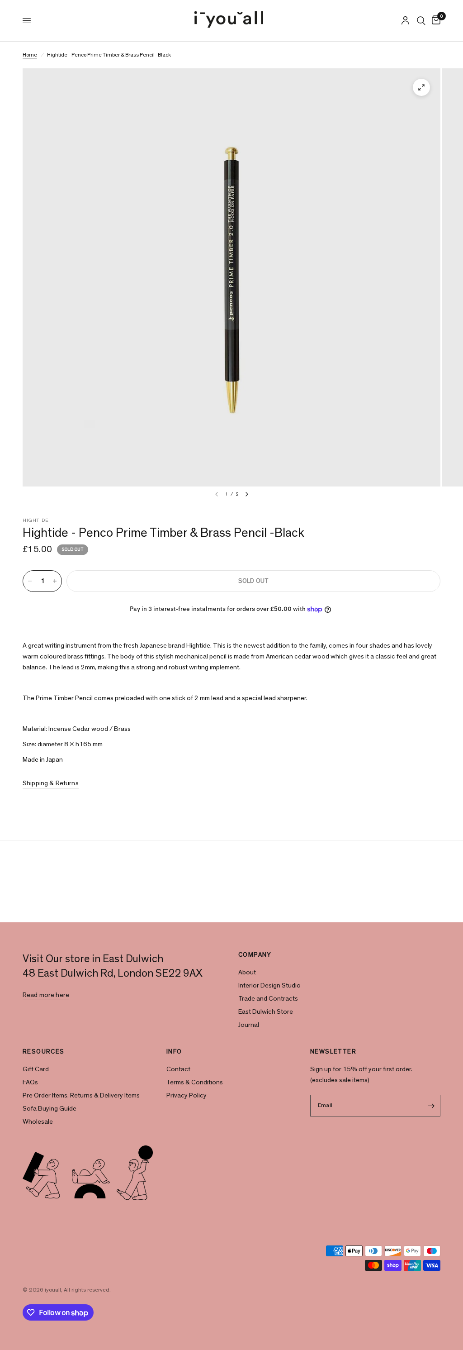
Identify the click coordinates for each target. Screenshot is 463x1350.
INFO (174, 1052)
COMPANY (255, 955)
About (247, 972)
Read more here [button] (46, 995)
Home (30, 54)
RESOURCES (44, 1052)
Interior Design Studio (269, 985)
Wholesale (38, 1121)
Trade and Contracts (268, 998)
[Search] (421, 20)
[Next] (247, 494)
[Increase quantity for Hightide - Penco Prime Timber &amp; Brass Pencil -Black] (54, 581)
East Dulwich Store (265, 1011)
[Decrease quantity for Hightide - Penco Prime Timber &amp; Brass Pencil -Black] (30, 581)
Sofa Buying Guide (49, 1108)
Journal (248, 1024)
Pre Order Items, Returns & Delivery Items (81, 1095)
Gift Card (36, 1069)
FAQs (30, 1082)
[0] (434, 20)
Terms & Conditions (194, 1082)
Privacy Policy (186, 1095)
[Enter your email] (431, 1105)
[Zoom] (421, 87)
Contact (178, 1069)
